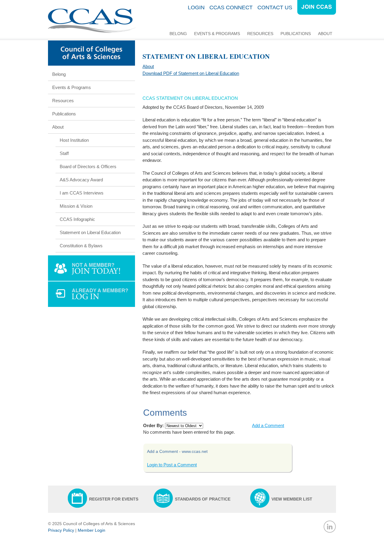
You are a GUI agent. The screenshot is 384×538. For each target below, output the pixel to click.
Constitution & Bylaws (81, 245)
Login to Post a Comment (172, 464)
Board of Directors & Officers (88, 166)
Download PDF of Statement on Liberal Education (190, 73)
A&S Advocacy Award (81, 179)
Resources (260, 33)
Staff (64, 153)
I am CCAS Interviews (82, 192)
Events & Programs (217, 33)
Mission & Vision (76, 206)
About (325, 33)
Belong (178, 33)
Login (196, 7)
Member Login (91, 530)
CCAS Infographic (77, 219)
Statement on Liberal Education (90, 232)
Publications (295, 33)
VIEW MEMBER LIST (292, 499)
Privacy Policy (61, 530)
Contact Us (274, 7)
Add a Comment (268, 425)
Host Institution (74, 140)
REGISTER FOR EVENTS (113, 499)
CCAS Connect (231, 7)
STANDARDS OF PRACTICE (202, 499)
